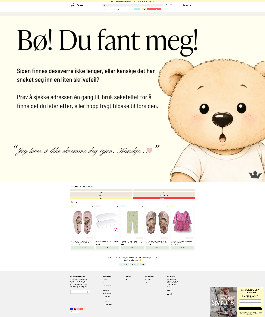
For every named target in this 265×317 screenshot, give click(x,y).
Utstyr (117, 9)
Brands (105, 9)
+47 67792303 (174, 282)
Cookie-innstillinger (107, 304)
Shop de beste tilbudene (138, 264)
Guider (126, 279)
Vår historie (147, 279)
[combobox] (132, 5)
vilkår (86, 282)
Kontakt (105, 279)
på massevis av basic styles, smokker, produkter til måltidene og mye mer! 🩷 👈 (132, 1)
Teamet (147, 282)
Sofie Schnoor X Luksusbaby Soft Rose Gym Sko (156, 241)
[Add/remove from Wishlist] (93, 206)
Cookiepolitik (106, 299)
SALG (101, 198)
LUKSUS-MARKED (164, 198)
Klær (110, 9)
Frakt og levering (107, 285)
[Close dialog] (262, 288)
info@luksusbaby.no (171, 284)
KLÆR (164, 190)
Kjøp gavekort (106, 301)
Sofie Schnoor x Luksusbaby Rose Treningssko (81, 241)
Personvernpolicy (107, 296)
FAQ (104, 282)
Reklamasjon (106, 290)
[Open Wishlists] (190, 5)
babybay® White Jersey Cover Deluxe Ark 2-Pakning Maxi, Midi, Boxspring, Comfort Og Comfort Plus (117, 241)
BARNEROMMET (164, 195)
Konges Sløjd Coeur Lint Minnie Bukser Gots (130, 241)
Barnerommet (129, 9)
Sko (114, 9)
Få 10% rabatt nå (250, 309)
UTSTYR (164, 192)
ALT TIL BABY (101, 190)
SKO (101, 192)
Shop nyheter (124, 264)
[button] (194, 5)
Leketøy (123, 9)
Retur (104, 287)
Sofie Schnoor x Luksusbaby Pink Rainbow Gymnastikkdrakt (183, 241)
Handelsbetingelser (107, 293)
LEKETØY (101, 195)
